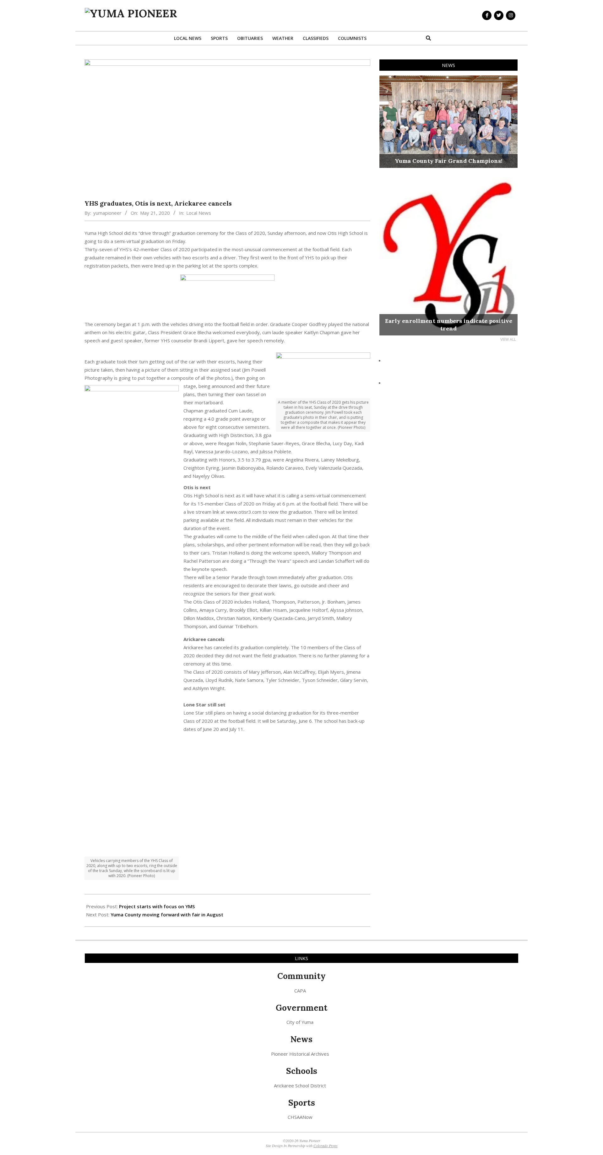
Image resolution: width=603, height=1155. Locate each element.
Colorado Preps (325, 1145)
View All (508, 339)
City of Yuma (299, 1022)
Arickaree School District (300, 1085)
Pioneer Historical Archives (300, 1054)
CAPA (300, 990)
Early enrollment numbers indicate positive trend (448, 324)
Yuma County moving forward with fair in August (167, 914)
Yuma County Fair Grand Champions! (449, 160)
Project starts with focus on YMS (157, 906)
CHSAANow (300, 1117)
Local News (198, 213)
